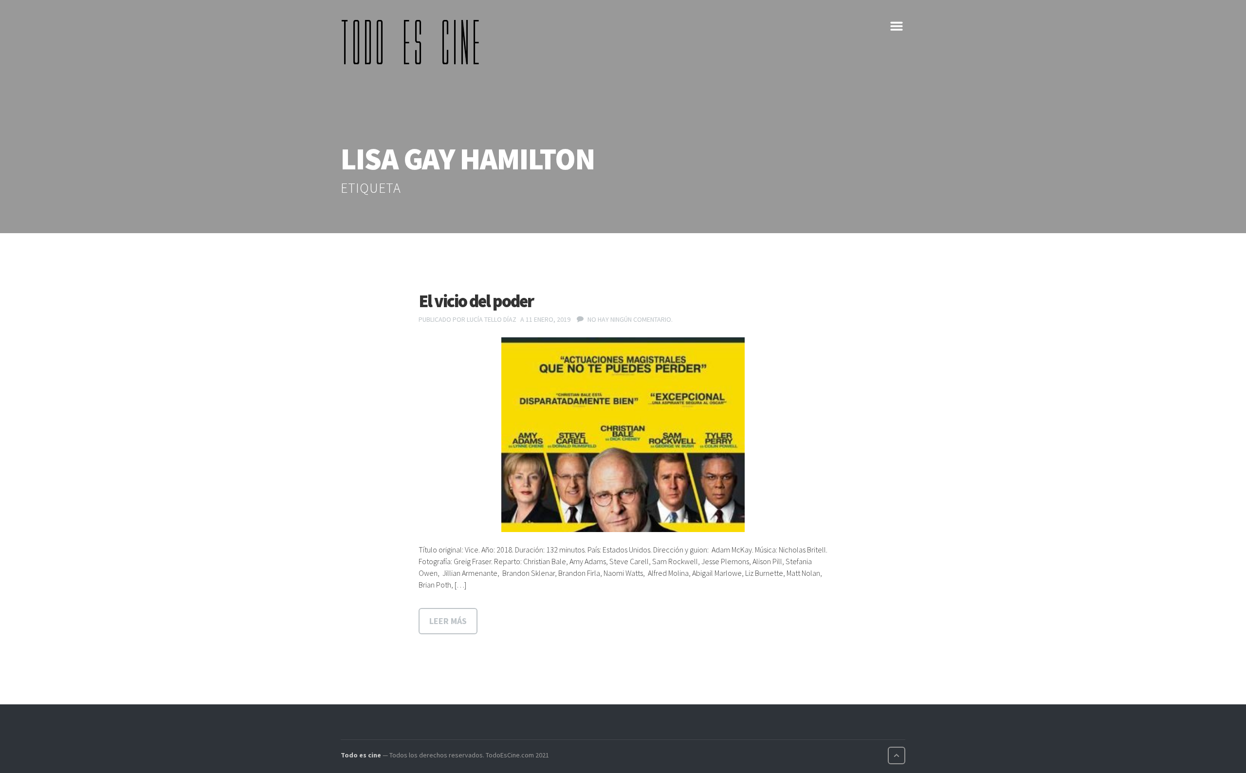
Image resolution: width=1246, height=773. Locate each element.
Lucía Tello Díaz (491, 319)
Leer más (448, 620)
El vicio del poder (476, 301)
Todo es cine (361, 755)
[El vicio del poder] (623, 434)
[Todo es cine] (414, 42)
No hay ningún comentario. (630, 319)
